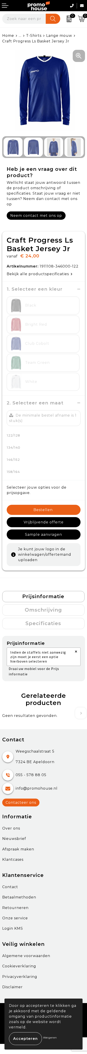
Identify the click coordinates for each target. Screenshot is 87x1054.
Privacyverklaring (19, 977)
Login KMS (12, 928)
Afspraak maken (18, 849)
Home (8, 35)
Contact (10, 887)
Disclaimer (12, 987)
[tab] (43, 596)
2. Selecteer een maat (35, 403)
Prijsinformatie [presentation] (43, 596)
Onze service (15, 918)
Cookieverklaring (19, 966)
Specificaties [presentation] (43, 623)
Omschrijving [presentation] (43, 610)
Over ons (11, 828)
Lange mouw (59, 35)
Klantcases (12, 859)
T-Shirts (33, 35)
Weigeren (50, 1037)
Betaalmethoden (19, 897)
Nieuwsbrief (14, 839)
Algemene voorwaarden (26, 956)
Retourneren (15, 908)
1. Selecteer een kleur (34, 289)
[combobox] (24, 19)
